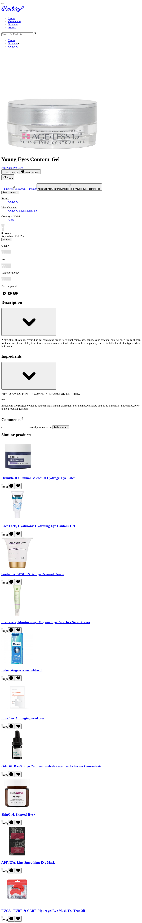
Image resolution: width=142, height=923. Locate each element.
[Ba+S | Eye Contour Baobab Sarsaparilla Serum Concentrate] (17, 759)
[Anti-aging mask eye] (17, 711)
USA (11, 219)
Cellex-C (13, 46)
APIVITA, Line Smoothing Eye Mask (28, 862)
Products (13, 24)
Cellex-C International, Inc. (23, 210)
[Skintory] (13, 12)
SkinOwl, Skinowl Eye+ (18, 814)
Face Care (6, 167)
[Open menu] (2, 3)
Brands (12, 27)
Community (14, 21)
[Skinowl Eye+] (17, 807)
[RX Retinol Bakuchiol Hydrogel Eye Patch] (17, 471)
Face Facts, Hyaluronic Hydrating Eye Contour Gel (38, 526)
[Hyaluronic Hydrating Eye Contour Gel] (17, 519)
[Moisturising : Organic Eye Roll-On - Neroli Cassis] (17, 615)
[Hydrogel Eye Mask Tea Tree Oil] (17, 903)
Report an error (10, 192)
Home (11, 18)
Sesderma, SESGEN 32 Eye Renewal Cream (32, 574)
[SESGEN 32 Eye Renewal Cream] (17, 567)
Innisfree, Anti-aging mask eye (22, 718)
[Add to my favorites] (18, 486)
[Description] (28, 322)
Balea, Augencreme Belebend (21, 670)
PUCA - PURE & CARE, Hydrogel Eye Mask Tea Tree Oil (43, 910)
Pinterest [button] (8, 188)
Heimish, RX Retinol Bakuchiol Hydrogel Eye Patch (38, 478)
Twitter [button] (33, 188)
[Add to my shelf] (11, 486)
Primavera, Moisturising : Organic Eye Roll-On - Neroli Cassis (45, 622)
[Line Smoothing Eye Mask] (17, 855)
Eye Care (17, 167)
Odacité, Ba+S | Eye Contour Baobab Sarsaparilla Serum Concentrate (51, 766)
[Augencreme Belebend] (17, 663)
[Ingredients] (28, 376)
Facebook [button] (20, 188)
